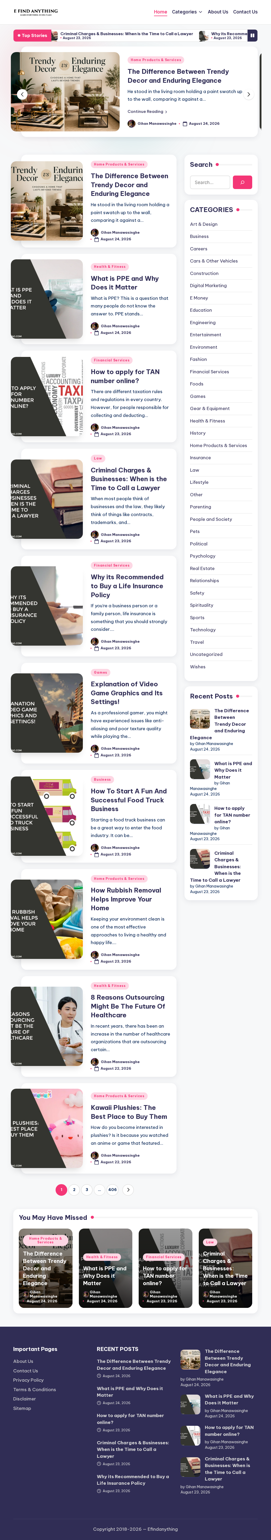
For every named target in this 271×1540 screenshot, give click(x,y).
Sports (197, 617)
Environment (203, 347)
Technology (203, 630)
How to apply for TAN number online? (232, 815)
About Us (23, 1361)
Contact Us (25, 1371)
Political (198, 544)
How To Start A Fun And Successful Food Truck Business (129, 800)
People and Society (211, 519)
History (198, 433)
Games (100, 672)
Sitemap (22, 1408)
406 (112, 1189)
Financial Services (111, 360)
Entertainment (205, 335)
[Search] (242, 182)
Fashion (198, 359)
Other (196, 495)
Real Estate (202, 568)
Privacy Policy (28, 1380)
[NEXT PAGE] (128, 1190)
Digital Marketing (208, 285)
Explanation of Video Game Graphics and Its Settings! (127, 693)
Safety (197, 593)
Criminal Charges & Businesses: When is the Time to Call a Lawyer (73, 33)
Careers (198, 249)
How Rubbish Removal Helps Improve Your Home (126, 899)
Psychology (202, 556)
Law (98, 458)
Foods (197, 384)
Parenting (200, 507)
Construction (204, 273)
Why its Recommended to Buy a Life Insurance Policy (211, 33)
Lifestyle (199, 482)
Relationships (204, 580)
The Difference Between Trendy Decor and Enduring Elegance (129, 184)
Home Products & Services (119, 164)
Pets (195, 531)
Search (201, 164)
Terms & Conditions (34, 1389)
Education (201, 310)
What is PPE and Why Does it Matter (186, 76)
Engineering (203, 322)
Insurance (200, 458)
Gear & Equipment (210, 408)
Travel (197, 642)
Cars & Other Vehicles (214, 261)
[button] (147, 107)
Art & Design (204, 224)
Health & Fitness (146, 64)
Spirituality (201, 605)
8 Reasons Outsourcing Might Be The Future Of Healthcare (128, 1006)
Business (102, 780)
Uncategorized (206, 654)
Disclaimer (24, 1399)
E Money (199, 298)
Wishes (198, 667)
